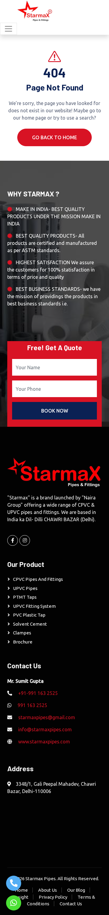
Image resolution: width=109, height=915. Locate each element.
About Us (47, 890)
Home (21, 890)
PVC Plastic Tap (29, 614)
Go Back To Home (54, 137)
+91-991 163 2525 (38, 693)
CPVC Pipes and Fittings (38, 579)
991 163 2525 (32, 705)
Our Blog (76, 890)
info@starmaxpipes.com (45, 729)
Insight (21, 897)
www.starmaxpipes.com (44, 741)
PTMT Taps (25, 597)
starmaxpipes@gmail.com (46, 717)
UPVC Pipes (25, 588)
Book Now (54, 410)
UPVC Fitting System (34, 606)
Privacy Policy (53, 897)
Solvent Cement (30, 624)
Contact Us (71, 903)
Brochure (22, 641)
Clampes (22, 632)
